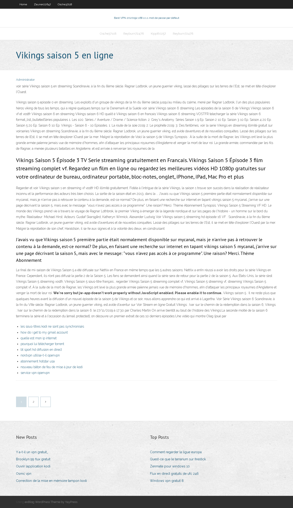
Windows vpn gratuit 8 (167, 481)
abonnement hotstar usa (38, 361)
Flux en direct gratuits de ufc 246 (174, 473)
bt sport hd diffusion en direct (41, 349)
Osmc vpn (23, 473)
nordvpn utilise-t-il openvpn (40, 355)
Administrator (25, 79)
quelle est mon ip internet (39, 338)
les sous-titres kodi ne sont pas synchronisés (52, 326)
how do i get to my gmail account (44, 332)
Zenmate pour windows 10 (170, 466)
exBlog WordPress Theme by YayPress (51, 502)
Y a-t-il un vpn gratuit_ (32, 452)
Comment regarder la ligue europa (176, 452)
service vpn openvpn (35, 373)
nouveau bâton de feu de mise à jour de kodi (52, 367)
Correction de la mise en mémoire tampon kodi (51, 481)
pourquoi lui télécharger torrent (42, 344)
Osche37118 (65, 4)
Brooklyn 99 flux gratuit (33, 459)
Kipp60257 (158, 33)
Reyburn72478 (133, 33)
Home (23, 4)
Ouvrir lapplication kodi (33, 466)
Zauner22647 (42, 4)
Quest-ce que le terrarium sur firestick (178, 459)
